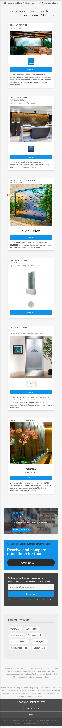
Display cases (16, 635)
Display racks (39, 648)
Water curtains (32, 629)
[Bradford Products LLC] (31, 469)
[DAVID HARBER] (31, 230)
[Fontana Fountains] (31, 61)
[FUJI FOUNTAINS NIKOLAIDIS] (31, 383)
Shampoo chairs (35, 635)
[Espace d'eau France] (31, 148)
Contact (31, 69)
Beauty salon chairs (19, 641)
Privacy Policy (27, 600)
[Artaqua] (31, 304)
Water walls (15, 629)
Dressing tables (40, 641)
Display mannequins (19, 648)
